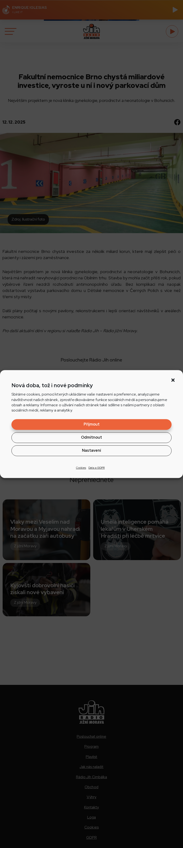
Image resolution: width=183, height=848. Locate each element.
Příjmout (92, 424)
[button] (173, 380)
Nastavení (91, 450)
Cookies (81, 468)
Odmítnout (91, 437)
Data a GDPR (96, 468)
